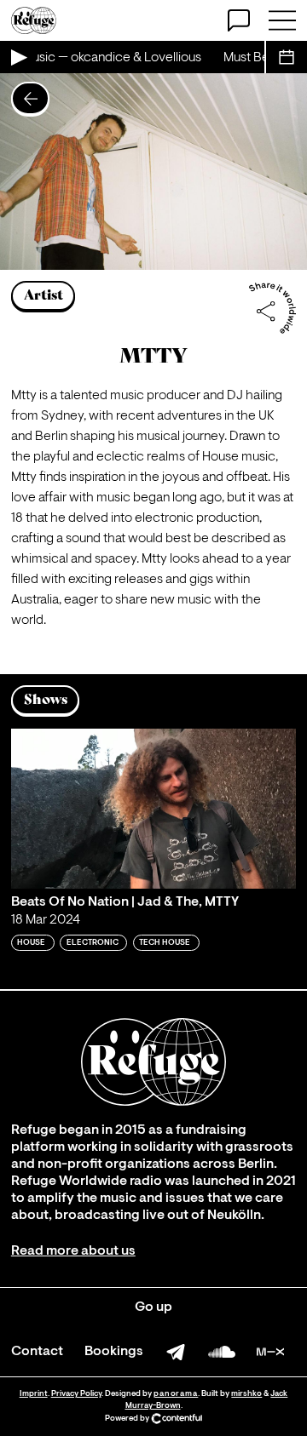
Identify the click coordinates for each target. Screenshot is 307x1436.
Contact (37, 1352)
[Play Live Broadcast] (18, 57)
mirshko (246, 1394)
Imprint (34, 1394)
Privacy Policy (76, 1394)
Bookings (113, 1352)
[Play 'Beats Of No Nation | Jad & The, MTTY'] (153, 809)
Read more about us (73, 1251)
